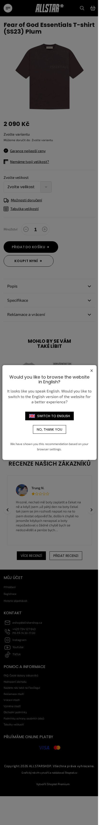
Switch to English (53, 416)
